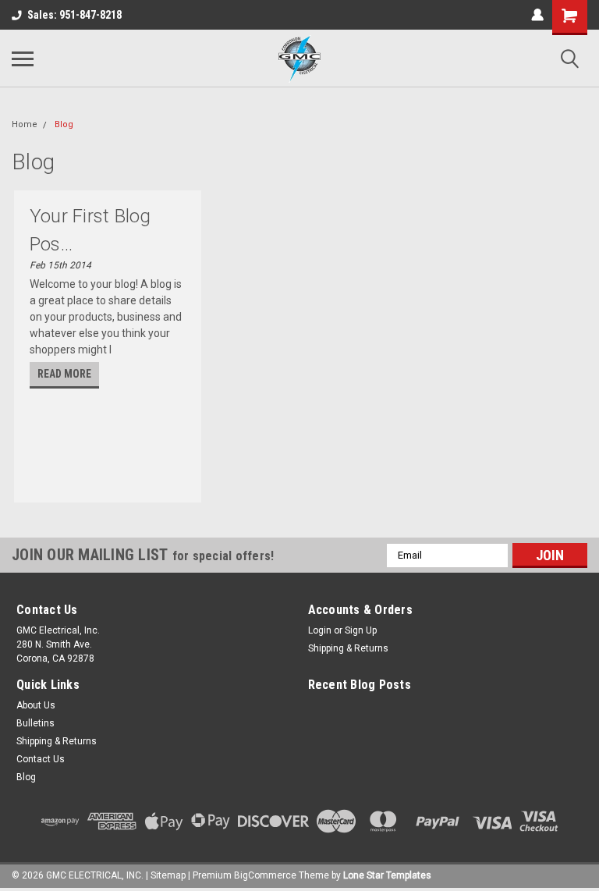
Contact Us (40, 759)
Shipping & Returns (348, 648)
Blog (64, 124)
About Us (35, 705)
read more (64, 373)
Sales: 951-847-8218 (74, 15)
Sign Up (361, 630)
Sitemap (168, 875)
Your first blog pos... (90, 230)
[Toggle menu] (23, 58)
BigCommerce (265, 875)
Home (24, 124)
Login (319, 630)
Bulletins (35, 723)
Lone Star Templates (387, 875)
